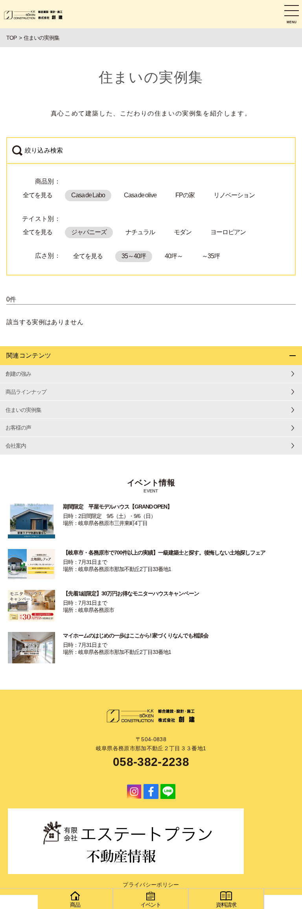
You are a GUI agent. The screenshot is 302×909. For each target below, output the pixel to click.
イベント (150, 905)
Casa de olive (140, 195)
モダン (183, 232)
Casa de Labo (88, 195)
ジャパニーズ (89, 232)
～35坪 (211, 256)
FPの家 (185, 195)
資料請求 (226, 905)
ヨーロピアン (228, 232)
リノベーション (234, 195)
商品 (75, 905)
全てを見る (37, 195)
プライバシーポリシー (151, 884)
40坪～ (174, 256)
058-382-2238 (151, 761)
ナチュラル (140, 232)
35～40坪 (134, 256)
